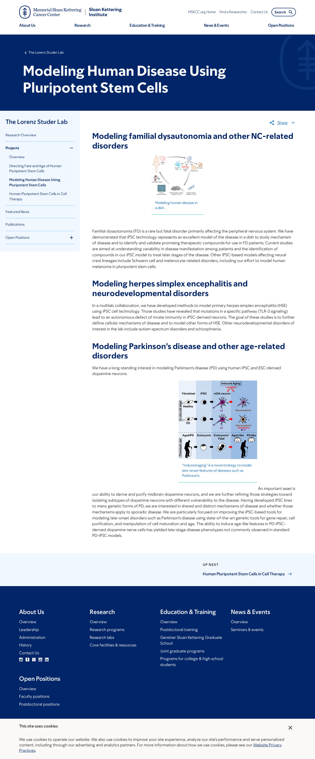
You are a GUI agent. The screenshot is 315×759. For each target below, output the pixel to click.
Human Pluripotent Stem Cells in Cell (244, 574)
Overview (16, 157)
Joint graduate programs (182, 651)
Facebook (27, 659)
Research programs (107, 629)
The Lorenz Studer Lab (46, 52)
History (25, 645)
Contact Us (29, 653)
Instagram (21, 659)
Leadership (29, 629)
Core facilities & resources (113, 645)
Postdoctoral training (179, 629)
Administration (32, 637)
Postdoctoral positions (39, 704)
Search (280, 12)
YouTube (40, 659)
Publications (15, 224)
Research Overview (21, 135)
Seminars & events (247, 629)
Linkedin (47, 659)
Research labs (102, 637)
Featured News (17, 212)
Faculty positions (34, 696)
